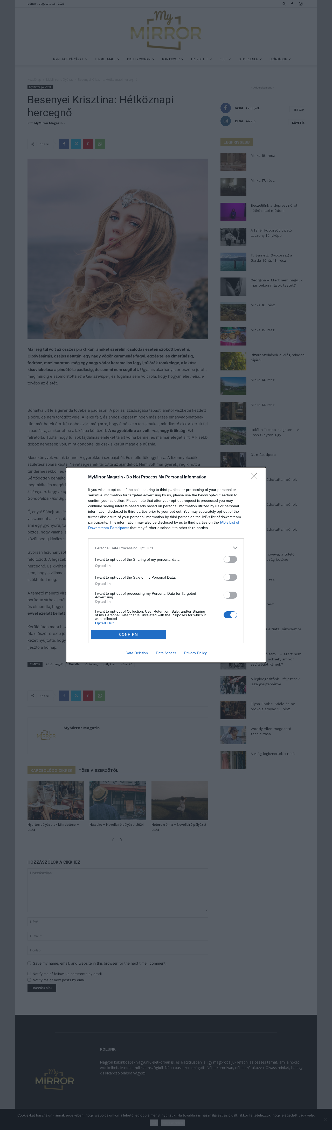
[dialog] (166, 565)
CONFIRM (128, 635)
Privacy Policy (195, 653)
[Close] (256, 477)
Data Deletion (137, 653)
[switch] (230, 559)
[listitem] (166, 548)
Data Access (166, 653)
